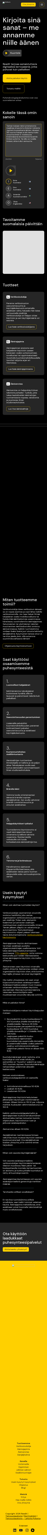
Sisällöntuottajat (23, 1472)
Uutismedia (23, 1464)
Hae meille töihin (23, 1500)
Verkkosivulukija (23, 1446)
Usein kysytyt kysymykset (23, 1482)
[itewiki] (32, 1530)
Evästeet (23, 1525)
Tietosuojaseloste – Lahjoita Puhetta (22, 1518)
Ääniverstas (23, 1452)
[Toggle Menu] (41, 4)
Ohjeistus (23, 1485)
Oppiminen (23, 1467)
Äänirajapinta (23, 1449)
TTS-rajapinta (21, 953)
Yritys (23, 1497)
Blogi (23, 1487)
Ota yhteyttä (23, 1502)
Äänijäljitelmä (23, 1454)
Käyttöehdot (30, 1516)
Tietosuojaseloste (13, 1516)
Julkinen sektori (23, 1470)
